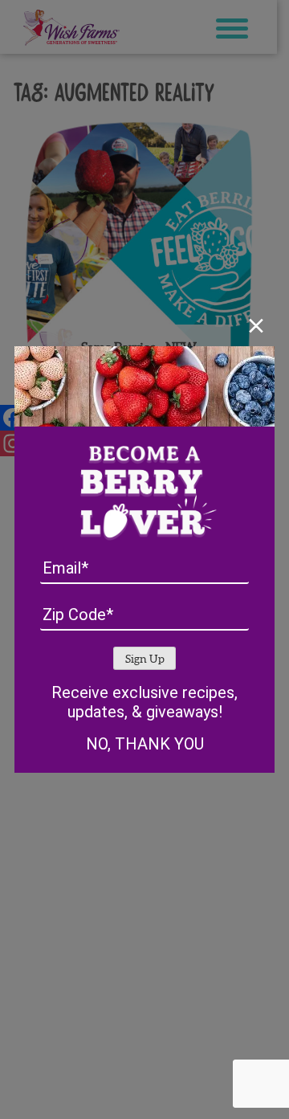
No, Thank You (145, 743)
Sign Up (145, 659)
